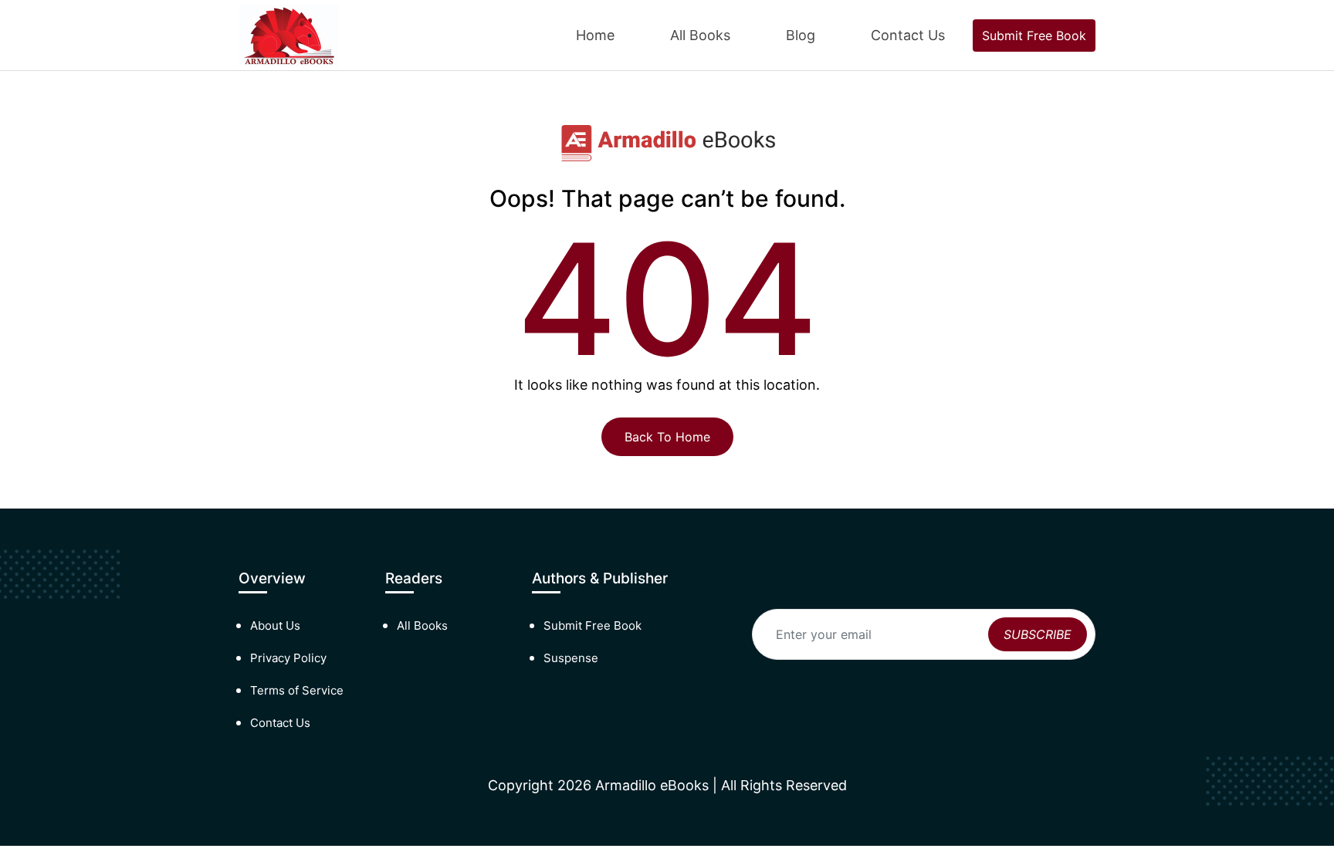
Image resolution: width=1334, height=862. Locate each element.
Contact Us (908, 35)
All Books (700, 35)
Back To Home (667, 437)
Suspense (570, 658)
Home (595, 35)
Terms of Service (297, 690)
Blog (800, 35)
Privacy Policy (288, 658)
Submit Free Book (1034, 35)
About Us (275, 625)
